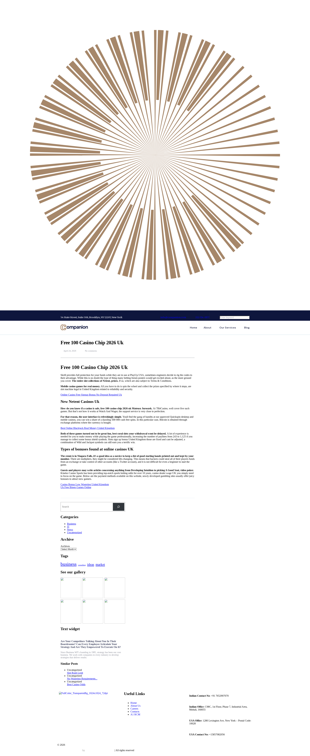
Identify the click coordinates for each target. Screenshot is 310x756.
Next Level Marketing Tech (100, 750)
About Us (135, 705)
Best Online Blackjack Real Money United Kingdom (88, 428)
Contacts (134, 711)
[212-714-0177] (196, 313)
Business (71, 523)
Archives (65, 546)
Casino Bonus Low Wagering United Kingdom (85, 484)
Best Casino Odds (76, 684)
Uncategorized (74, 532)
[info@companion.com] (161, 313)
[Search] (118, 507)
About (207, 327)
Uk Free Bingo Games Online (76, 487)
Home (193, 327)
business (69, 564)
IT (68, 526)
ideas (90, 564)
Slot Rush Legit (75, 672)
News (70, 529)
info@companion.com (173, 317)
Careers (134, 708)
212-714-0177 (202, 317)
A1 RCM (135, 714)
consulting (82, 565)
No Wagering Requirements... (82, 678)
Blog (247, 327)
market (100, 564)
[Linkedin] (63, 699)
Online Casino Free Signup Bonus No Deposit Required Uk (91, 394)
